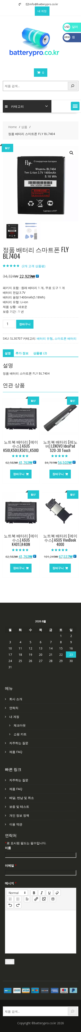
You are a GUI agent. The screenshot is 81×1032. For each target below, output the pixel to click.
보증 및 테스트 (19, 807)
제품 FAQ (15, 752)
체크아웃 (20, 725)
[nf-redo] (17, 905)
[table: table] (53, 899)
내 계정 (42, 11)
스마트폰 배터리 (65, 338)
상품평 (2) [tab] (40, 353)
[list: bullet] (17, 899)
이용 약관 (15, 824)
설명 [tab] (8, 353)
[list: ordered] (10, 899)
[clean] (57, 893)
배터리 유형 (45, 338)
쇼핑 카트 (20, 734)
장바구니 (24, 324)
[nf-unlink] (43, 899)
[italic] (41, 893)
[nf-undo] (10, 905)
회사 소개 (15, 699)
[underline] (49, 893)
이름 (8, 848)
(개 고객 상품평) (33, 266)
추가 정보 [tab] (22, 353)
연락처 (13, 708)
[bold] (33, 893)
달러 (71, 27)
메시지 (11, 883)
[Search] (72, 86)
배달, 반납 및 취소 (21, 798)
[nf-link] (36, 899)
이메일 (11, 865)
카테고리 (17, 106)
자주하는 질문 (18, 743)
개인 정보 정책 (19, 815)
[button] (75, 106)
